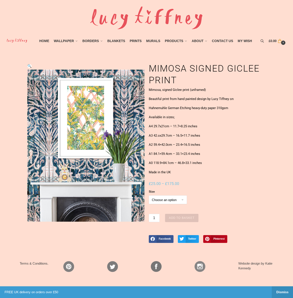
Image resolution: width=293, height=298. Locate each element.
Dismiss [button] (282, 292)
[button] (29, 66)
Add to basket (182, 217)
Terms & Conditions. (34, 263)
